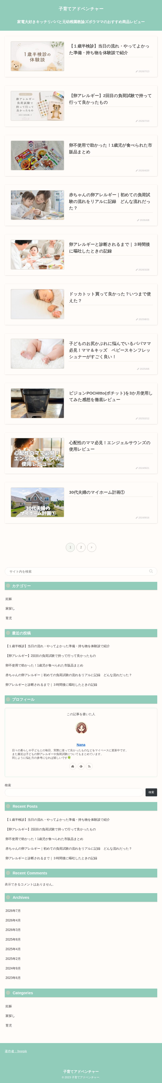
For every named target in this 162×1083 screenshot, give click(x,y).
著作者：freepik (16, 1051)
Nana (81, 745)
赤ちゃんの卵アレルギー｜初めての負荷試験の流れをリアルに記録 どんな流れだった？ (69, 675)
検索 (8, 785)
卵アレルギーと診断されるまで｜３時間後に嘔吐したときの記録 (51, 684)
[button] (151, 571)
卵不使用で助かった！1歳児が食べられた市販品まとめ (44, 665)
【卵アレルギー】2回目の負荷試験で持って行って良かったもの (51, 655)
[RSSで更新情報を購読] (89, 766)
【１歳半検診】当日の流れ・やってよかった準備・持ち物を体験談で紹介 (58, 646)
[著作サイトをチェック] (72, 766)
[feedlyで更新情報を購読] (81, 766)
